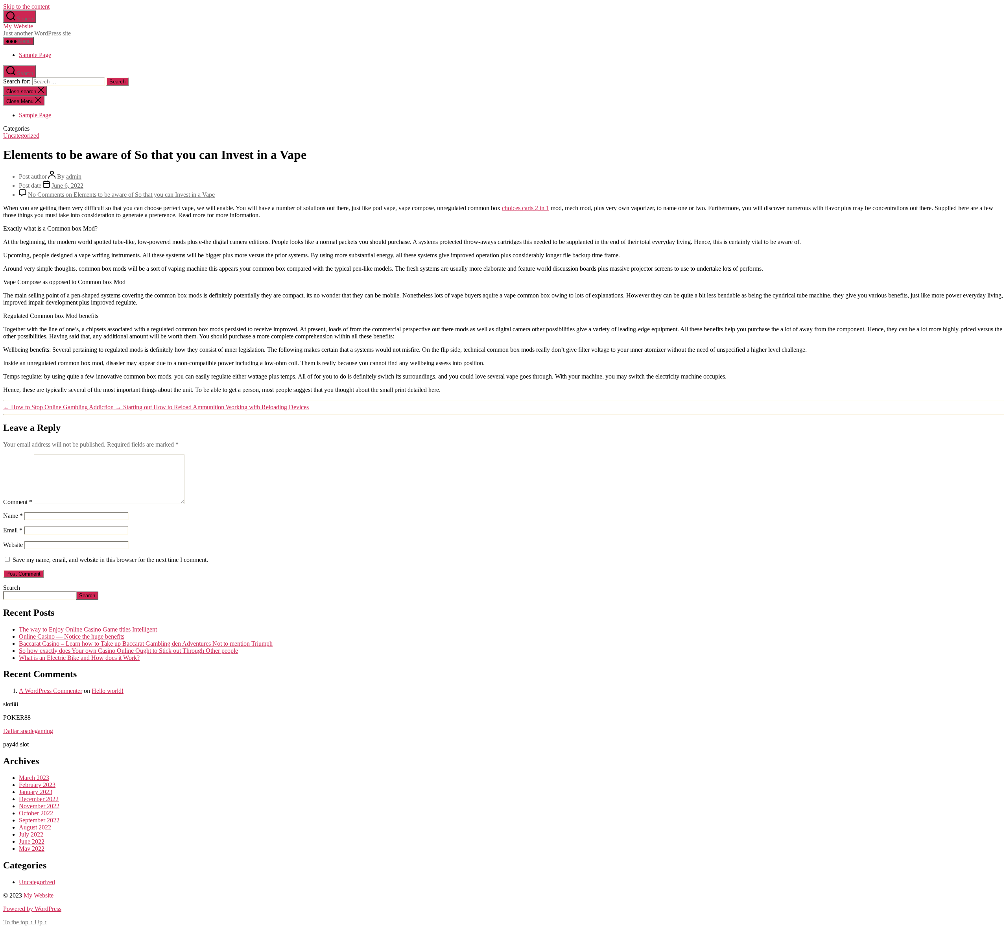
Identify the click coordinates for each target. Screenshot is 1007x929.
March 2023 (34, 777)
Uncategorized (21, 135)
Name (13, 515)
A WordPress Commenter (50, 690)
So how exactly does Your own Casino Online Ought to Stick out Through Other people (128, 650)
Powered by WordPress (32, 908)
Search (11, 587)
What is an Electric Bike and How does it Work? (79, 657)
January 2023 (35, 792)
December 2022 (39, 799)
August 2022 (35, 827)
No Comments (121, 194)
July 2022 (31, 834)
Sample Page (35, 55)
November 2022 (39, 806)
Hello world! (108, 690)
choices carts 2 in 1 (525, 208)
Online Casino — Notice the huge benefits (71, 636)
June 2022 (31, 841)
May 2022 (31, 848)
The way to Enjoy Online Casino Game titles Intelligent (88, 629)
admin (73, 176)
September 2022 (39, 820)
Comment (17, 502)
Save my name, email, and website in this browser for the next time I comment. (110, 559)
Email (12, 530)
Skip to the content (26, 6)
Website (13, 544)
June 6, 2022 (67, 185)
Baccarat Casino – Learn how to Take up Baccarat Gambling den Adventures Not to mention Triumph (146, 643)
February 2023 (37, 784)
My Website (18, 26)
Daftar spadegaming (28, 731)
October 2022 (36, 813)
